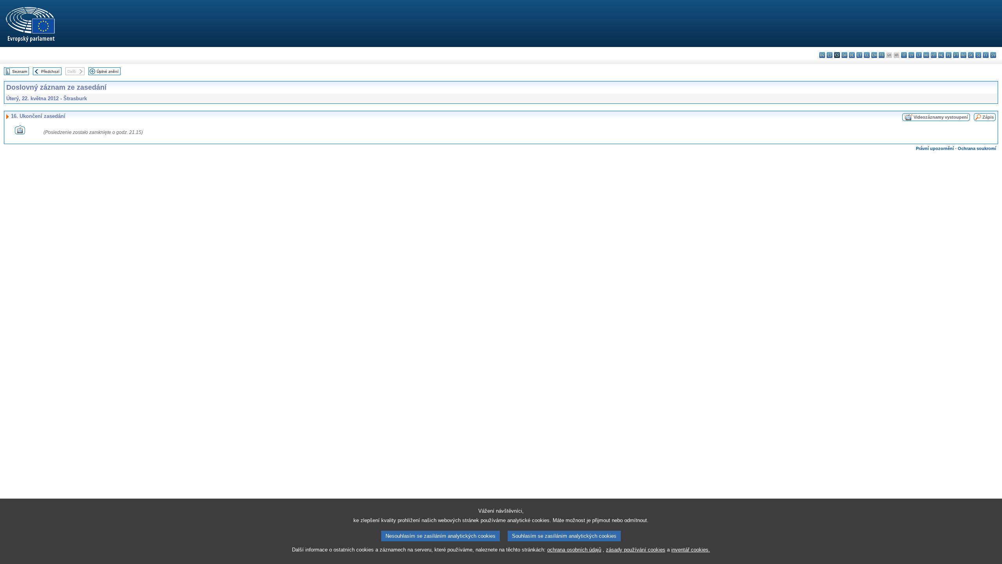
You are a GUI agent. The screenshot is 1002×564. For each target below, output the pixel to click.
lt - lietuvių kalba (919, 55)
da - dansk (844, 55)
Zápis (988, 117)
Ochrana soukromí (977, 148)
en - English (874, 55)
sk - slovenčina (971, 55)
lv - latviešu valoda (911, 55)
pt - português (956, 55)
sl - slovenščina (978, 55)
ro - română (963, 55)
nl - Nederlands (941, 55)
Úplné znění (108, 71)
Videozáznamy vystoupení (941, 117)
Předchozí (50, 71)
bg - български (822, 55)
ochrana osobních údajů (574, 550)
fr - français (882, 55)
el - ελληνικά (867, 55)
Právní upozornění (935, 148)
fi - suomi (986, 55)
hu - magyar (926, 55)
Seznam (19, 71)
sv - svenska (993, 55)
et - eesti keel (859, 55)
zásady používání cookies (635, 550)
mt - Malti (934, 55)
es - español (830, 55)
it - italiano (904, 55)
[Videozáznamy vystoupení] (20, 132)
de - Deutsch (852, 55)
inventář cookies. (690, 550)
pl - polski (949, 55)
